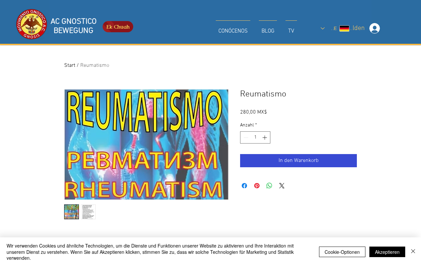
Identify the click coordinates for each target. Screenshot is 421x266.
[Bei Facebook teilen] (244, 186)
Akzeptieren (387, 252)
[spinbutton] (255, 137)
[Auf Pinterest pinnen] (257, 186)
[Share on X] (282, 186)
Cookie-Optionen (342, 252)
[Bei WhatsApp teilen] (269, 186)
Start (69, 65)
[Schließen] (413, 252)
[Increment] (265, 137)
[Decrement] (245, 137)
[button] (233, 28)
